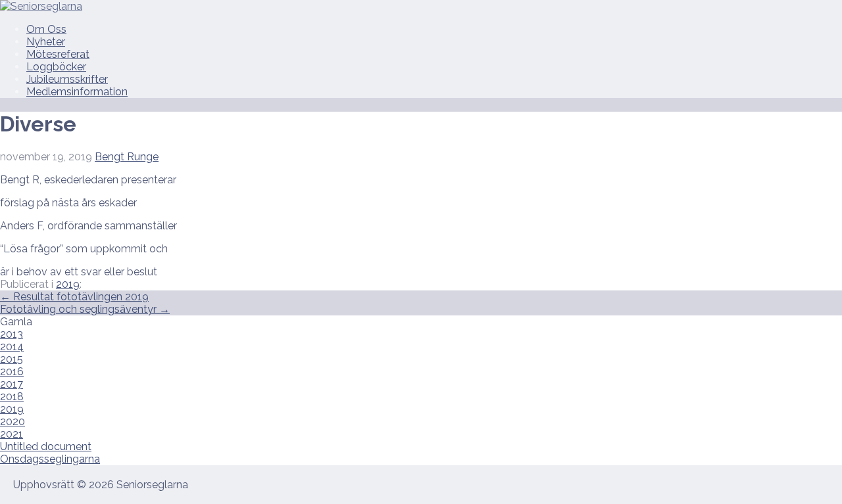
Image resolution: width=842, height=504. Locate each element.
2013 (11, 334)
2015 (11, 359)
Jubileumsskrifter (67, 79)
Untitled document (45, 446)
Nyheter (45, 41)
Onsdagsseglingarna (50, 459)
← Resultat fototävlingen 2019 (74, 296)
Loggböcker (56, 66)
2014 (12, 346)
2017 (11, 384)
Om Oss (46, 29)
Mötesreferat (57, 54)
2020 (12, 421)
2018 (12, 396)
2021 (11, 434)
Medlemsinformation (77, 91)
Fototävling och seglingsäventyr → (85, 309)
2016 (12, 371)
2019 (68, 284)
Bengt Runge (127, 156)
